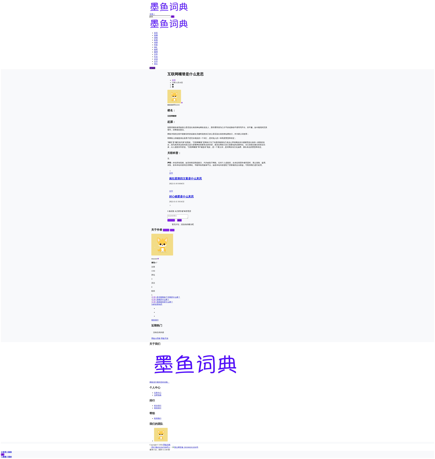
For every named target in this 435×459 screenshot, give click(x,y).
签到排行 (155, 320)
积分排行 (157, 406)
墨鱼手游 (164, 338)
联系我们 (157, 418)
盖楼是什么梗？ (160, 300)
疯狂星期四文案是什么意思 (185, 178)
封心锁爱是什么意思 (181, 196)
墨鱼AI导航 (156, 338)
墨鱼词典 (166, 445)
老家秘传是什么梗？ (162, 302)
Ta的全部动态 (156, 304)
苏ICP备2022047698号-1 (160, 447)
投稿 (153, 68)
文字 (174, 80)
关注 (167, 230)
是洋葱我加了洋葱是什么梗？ (165, 297)
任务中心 (157, 393)
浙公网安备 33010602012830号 (186, 447)
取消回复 (171, 220)
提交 (179, 220)
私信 (172, 230)
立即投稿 (157, 395)
